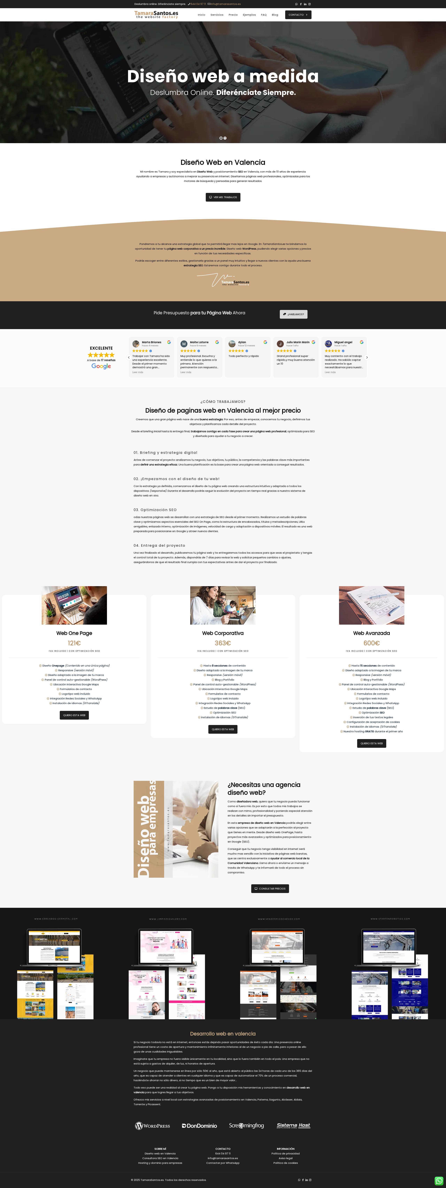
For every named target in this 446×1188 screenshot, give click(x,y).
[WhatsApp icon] (296, 4)
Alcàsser (287, 1099)
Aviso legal (286, 1158)
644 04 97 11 (198, 4)
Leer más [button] (137, 372)
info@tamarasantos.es (226, 4)
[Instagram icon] (309, 4)
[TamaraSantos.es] (156, 14)
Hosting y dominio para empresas (160, 1163)
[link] (56, 963)
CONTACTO (296, 15)
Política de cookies (286, 1163)
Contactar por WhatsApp (223, 1163)
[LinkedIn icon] (305, 4)
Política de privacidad (286, 1153)
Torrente (139, 1104)
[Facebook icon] (300, 4)
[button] (367, 357)
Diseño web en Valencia (160, 1153)
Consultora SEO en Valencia (160, 1158)
